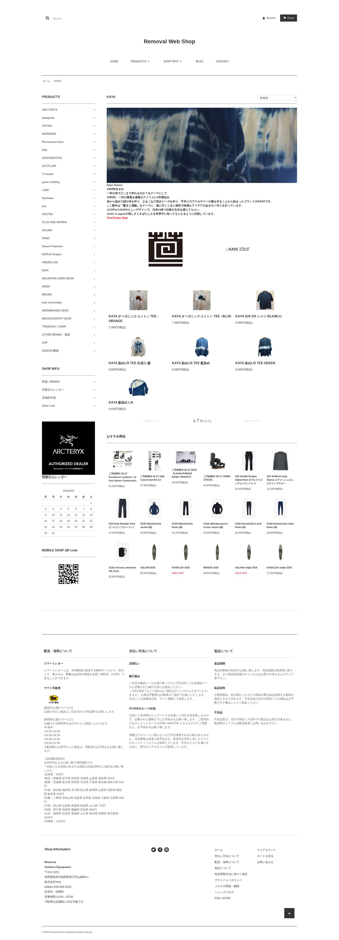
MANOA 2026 (211, 567)
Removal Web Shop (169, 41)
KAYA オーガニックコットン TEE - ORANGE (133, 319)
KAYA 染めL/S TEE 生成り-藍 (130, 363)
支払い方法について (227, 856)
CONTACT (222, 61)
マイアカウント (266, 849)
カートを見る (265, 856)
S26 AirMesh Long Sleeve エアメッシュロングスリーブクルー (280, 480)
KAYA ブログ (239, 249)
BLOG (199, 61)
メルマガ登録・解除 (227, 886)
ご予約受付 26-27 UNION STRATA (216, 478)
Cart (290, 17)
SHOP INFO (171, 61)
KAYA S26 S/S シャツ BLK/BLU (258, 316)
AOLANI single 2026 (246, 567)
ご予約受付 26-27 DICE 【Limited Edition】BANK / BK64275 (184, 473)
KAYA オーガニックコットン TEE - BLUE (201, 316)
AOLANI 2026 (147, 567)
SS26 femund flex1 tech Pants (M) (248, 525)
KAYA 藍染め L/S (121, 402)
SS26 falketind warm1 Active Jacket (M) (215, 525)
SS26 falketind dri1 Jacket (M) (150, 525)
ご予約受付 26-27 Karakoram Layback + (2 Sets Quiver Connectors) (122, 477)
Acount (271, 17)
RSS (217, 898)
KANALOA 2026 (181, 567)
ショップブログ (224, 892)
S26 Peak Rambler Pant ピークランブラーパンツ (122, 525)
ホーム (46, 81)
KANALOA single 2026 (279, 567)
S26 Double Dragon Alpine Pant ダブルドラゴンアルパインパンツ (248, 480)
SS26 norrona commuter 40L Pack (122, 569)
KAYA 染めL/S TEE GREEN (255, 363)
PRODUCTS (138, 61)
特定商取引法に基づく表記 (231, 874)
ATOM (226, 898)
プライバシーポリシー (228, 880)
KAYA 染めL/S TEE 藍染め (191, 363)
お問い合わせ (265, 862)
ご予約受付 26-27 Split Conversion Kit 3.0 (152, 478)
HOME (114, 61)
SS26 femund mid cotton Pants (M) (280, 525)
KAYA (58, 81)
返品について (223, 867)
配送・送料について (227, 862)
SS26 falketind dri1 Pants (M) (182, 525)
